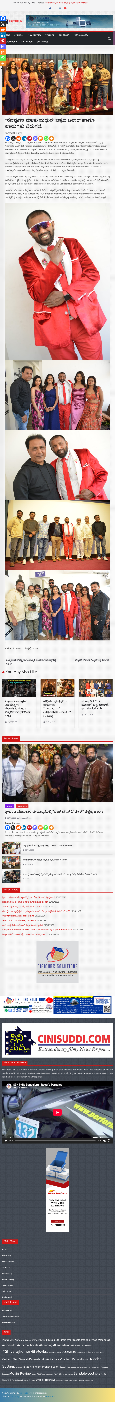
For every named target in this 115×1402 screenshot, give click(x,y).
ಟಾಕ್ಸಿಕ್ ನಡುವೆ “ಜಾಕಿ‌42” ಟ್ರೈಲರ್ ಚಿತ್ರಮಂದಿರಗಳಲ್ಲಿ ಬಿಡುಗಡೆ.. (25, 934)
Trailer (26, 1380)
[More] (51, 138)
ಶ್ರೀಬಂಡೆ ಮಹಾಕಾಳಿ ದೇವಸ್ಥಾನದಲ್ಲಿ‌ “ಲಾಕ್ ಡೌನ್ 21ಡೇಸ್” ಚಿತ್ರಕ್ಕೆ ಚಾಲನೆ (54, 812)
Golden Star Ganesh (15, 1359)
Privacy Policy (8, 1322)
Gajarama (95, 1352)
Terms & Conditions (11, 1316)
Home (4, 1250)
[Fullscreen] (109, 1140)
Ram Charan (60, 1374)
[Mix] (40, 138)
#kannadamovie (63, 1345)
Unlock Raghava (46, 1380)
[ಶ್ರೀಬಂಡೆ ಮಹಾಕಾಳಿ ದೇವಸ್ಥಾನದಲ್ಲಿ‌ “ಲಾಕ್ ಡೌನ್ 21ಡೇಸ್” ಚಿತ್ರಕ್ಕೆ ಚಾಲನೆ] (57, 773)
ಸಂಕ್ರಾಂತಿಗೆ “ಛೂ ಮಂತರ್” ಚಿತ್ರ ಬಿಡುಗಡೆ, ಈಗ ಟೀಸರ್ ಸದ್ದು (95, 705)
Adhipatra (49, 1352)
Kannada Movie (39, 1359)
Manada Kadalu (95, 1367)
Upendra (59, 1380)
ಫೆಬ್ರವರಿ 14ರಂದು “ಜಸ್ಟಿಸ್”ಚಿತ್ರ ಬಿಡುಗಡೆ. (92, 660)
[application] (57, 1112)
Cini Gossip (64, 35)
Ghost (102, 1352)
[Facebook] (7, 138)
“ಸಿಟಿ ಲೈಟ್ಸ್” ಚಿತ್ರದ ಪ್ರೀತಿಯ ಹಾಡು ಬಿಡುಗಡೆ (18, 915)
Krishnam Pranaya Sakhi (44, 1366)
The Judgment (17, 1380)
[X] (13, 138)
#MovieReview (86, 1345)
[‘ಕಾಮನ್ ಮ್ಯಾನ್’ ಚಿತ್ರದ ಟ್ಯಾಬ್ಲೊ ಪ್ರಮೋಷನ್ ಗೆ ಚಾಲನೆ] (11, 862)
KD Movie (86, 1360)
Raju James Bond (47, 1374)
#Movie (77, 1346)
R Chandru (69, 1374)
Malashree (86, 1367)
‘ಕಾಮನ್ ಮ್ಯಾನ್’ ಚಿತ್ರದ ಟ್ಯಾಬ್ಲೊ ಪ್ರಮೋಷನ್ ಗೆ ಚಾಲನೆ (45, 860)
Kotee (25, 1366)
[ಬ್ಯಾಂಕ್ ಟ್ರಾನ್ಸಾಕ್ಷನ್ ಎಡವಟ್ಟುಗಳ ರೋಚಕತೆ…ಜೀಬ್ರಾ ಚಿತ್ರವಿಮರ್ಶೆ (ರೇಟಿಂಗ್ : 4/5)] (19, 681)
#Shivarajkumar (16, 1352)
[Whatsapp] (46, 138)
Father (88, 1352)
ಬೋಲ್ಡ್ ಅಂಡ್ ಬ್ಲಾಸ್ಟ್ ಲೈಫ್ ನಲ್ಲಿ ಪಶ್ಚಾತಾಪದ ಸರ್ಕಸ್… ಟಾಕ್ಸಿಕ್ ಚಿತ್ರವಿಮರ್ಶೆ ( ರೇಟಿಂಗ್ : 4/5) (60, 874)
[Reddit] (18, 138)
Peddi (34, 1374)
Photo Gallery (80, 35)
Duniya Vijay (81, 1352)
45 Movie (38, 1352)
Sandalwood (10, 42)
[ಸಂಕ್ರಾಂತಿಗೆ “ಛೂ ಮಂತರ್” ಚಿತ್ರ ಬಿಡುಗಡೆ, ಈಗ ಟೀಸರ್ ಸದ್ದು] (96, 681)
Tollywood (27, 42)
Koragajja (19, 1367)
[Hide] (1, 69)
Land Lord (79, 1367)
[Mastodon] (35, 138)
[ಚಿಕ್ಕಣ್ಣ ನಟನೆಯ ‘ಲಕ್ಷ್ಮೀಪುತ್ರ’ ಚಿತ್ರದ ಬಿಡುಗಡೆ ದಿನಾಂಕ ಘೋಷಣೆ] (11, 848)
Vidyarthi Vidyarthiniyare (70, 1380)
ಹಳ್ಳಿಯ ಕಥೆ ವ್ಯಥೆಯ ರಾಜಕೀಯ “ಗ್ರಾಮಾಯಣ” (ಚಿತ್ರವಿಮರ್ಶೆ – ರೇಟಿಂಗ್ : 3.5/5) (57, 709)
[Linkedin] (24, 138)
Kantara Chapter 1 (61, 1359)
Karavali (77, 1359)
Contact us (7, 1311)
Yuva (91, 1380)
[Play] (5, 1140)
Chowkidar (69, 1352)
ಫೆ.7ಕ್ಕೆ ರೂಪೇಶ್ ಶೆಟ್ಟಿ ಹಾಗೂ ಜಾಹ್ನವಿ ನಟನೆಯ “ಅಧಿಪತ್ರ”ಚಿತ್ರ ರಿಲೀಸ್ (31, 662)
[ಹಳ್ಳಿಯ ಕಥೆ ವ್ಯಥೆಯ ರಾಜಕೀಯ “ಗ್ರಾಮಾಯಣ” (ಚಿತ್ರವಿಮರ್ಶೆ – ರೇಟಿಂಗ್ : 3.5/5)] (58, 681)
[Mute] (104, 1140)
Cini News (18, 35)
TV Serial (49, 35)
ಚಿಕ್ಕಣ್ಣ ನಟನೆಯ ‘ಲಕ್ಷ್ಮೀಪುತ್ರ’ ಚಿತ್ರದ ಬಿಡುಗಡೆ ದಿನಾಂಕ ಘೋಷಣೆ (69, 3)
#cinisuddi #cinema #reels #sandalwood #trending (78, 1340)
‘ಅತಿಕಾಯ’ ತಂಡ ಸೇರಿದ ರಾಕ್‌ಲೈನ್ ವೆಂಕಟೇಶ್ (19, 920)
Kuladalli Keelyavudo (68, 1367)
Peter (39, 1374)
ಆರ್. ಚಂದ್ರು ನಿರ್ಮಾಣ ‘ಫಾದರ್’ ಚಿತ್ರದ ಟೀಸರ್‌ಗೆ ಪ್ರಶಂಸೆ (22, 925)
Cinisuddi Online (25, 818)
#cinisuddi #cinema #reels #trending (27, 1345)
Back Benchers (58, 1352)
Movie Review (34, 35)
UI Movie (31, 1380)
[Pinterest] (29, 138)
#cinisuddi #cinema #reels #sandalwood (24, 1340)
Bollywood (42, 42)
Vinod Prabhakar (84, 1380)
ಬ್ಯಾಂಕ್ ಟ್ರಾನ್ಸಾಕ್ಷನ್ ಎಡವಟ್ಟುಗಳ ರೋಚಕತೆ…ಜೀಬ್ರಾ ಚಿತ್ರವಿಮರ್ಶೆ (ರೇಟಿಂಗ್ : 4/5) (18, 709)
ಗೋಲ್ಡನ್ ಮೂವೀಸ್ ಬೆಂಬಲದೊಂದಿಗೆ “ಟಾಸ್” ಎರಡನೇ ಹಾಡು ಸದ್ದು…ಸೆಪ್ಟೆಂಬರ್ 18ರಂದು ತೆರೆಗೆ (37, 929)
